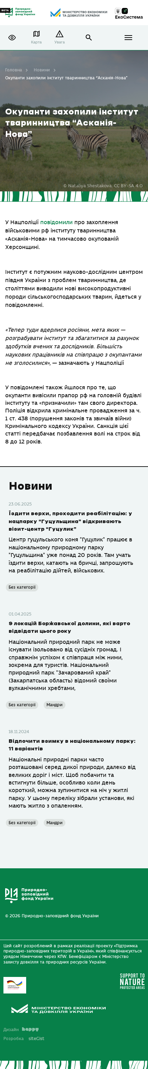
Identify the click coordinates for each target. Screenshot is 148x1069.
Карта (36, 42)
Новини (42, 70)
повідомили (56, 222)
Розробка (23, 1038)
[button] (12, 37)
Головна (13, 70)
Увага (59, 42)
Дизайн (11, 1029)
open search (89, 37)
